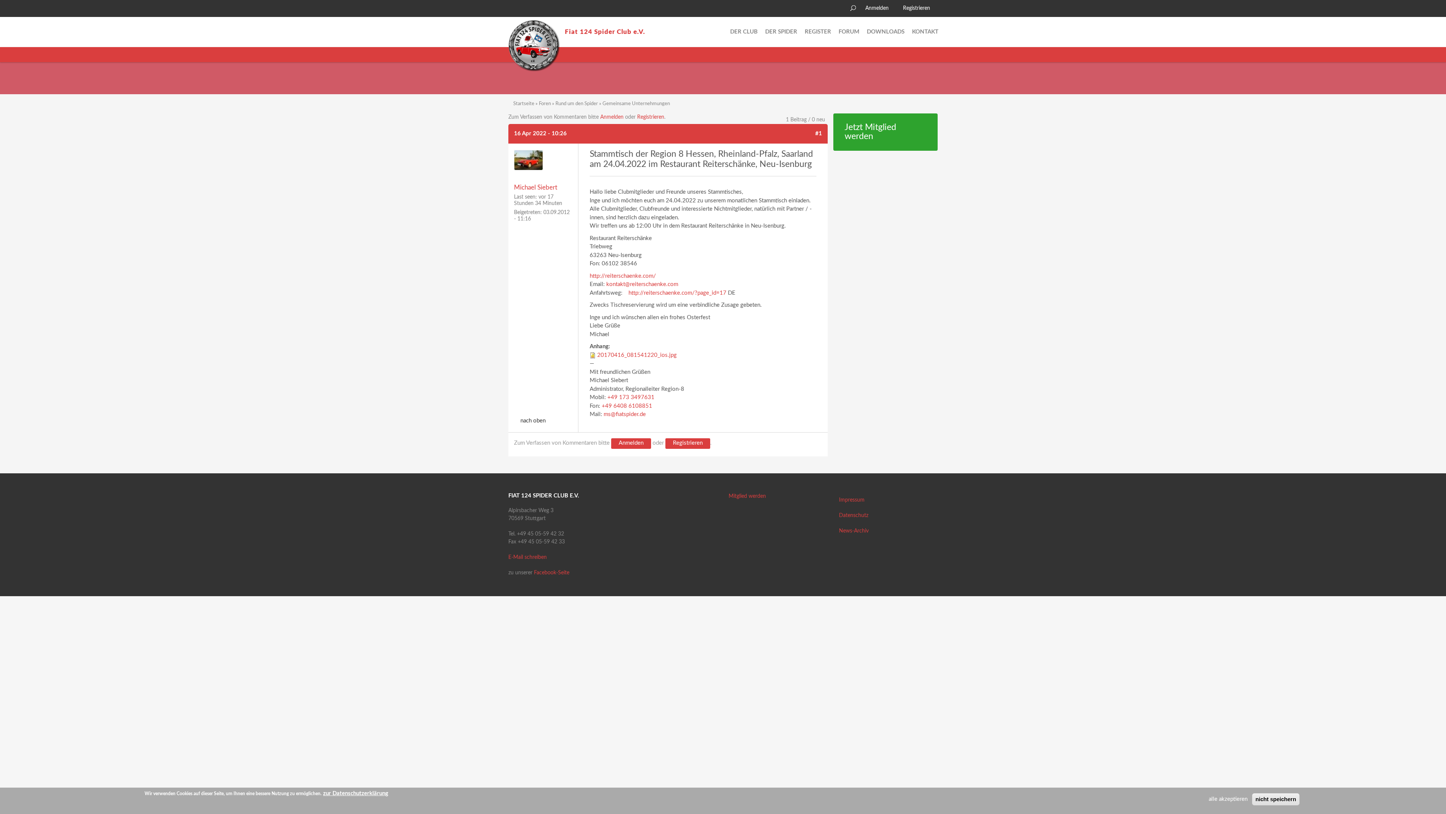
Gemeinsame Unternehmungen (636, 103)
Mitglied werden (747, 496)
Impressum (852, 500)
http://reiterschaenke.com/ (623, 276)
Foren (545, 103)
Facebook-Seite (551, 572)
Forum (849, 32)
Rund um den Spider (576, 103)
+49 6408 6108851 (627, 406)
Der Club (744, 32)
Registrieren (916, 8)
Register (818, 32)
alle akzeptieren (1228, 799)
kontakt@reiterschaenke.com (642, 284)
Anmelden (877, 8)
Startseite (523, 103)
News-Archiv (854, 531)
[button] (514, 9)
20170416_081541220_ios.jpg (637, 355)
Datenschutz (853, 515)
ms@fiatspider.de (625, 414)
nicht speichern (1275, 799)
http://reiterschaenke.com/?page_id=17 (677, 293)
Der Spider (781, 32)
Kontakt (925, 32)
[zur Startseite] (534, 45)
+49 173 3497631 (630, 397)
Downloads (886, 32)
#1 (818, 133)
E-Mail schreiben (527, 557)
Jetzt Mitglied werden (870, 132)
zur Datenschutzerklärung (355, 793)
